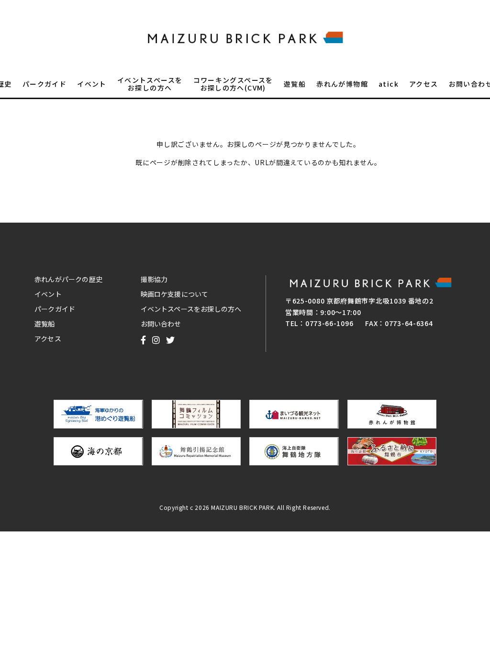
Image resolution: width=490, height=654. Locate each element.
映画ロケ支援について (175, 294)
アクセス (423, 84)
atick (389, 84)
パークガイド (44, 84)
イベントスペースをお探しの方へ (150, 84)
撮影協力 (154, 279)
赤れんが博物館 (342, 84)
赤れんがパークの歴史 (68, 279)
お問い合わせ (161, 323)
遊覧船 (295, 84)
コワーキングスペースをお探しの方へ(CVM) (233, 84)
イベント (92, 84)
